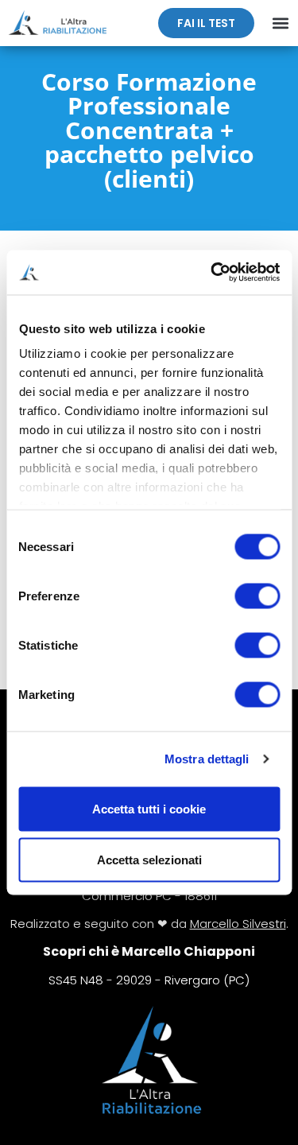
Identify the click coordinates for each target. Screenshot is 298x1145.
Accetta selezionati (149, 859)
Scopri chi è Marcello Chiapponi (149, 951)
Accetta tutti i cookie (149, 808)
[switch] (257, 595)
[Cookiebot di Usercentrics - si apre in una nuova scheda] (212, 272)
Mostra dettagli (207, 759)
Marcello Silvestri (238, 923)
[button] (280, 23)
